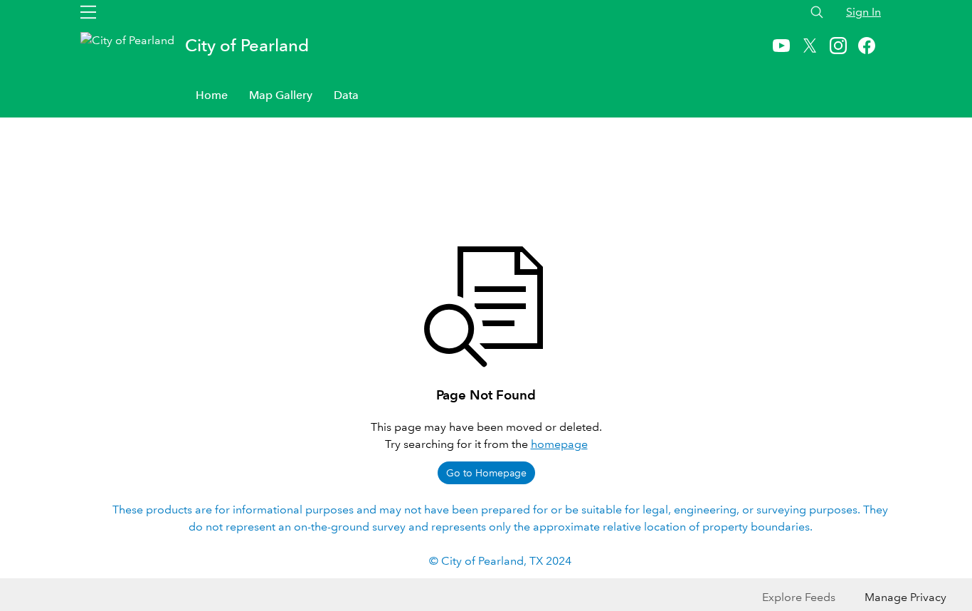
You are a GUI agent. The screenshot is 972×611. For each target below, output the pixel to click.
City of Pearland (247, 45)
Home (212, 95)
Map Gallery (280, 95)
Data (346, 95)
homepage (559, 444)
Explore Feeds (798, 597)
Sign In (863, 12)
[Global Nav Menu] (88, 12)
